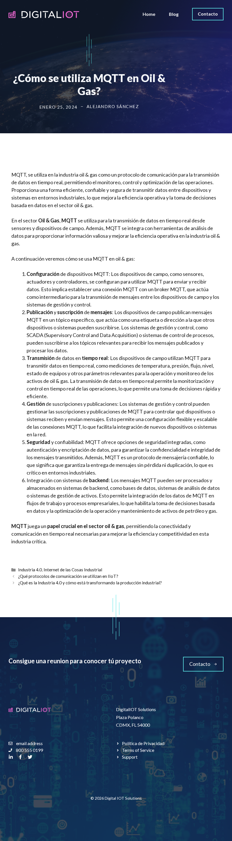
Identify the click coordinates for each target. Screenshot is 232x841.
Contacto (208, 13)
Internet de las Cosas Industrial (73, 569)
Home (149, 14)
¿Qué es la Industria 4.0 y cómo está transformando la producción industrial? (90, 582)
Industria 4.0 (30, 569)
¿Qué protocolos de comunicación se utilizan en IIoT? (68, 576)
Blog (174, 14)
